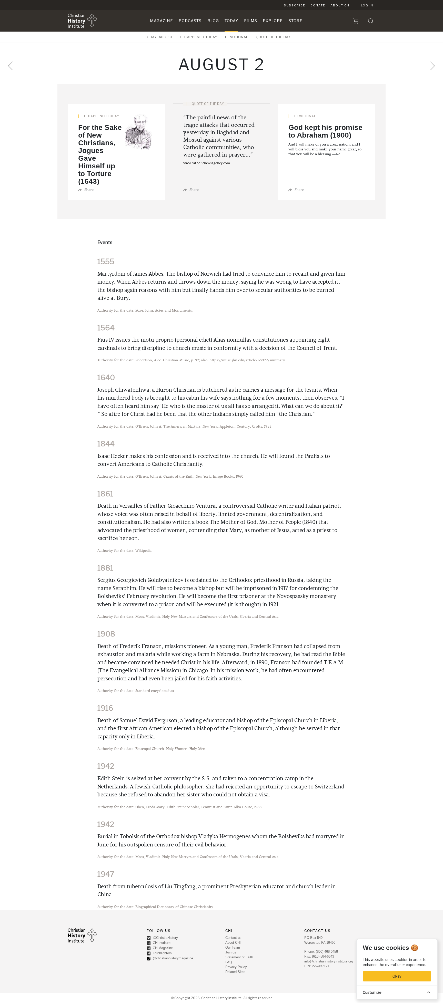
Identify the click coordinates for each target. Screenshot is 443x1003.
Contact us (233, 938)
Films (250, 20)
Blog (213, 20)
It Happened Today (198, 37)
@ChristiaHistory (165, 938)
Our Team (232, 947)
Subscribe (294, 5)
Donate (317, 5)
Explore (273, 20)
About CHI (340, 5)
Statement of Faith (239, 957)
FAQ (228, 962)
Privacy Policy (236, 967)
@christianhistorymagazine (172, 958)
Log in (367, 5)
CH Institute (161, 943)
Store (296, 20)
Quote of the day (273, 37)
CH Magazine (162, 948)
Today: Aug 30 (158, 37)
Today (231, 20)
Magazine (161, 20)
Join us (230, 952)
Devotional (236, 37)
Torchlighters (162, 953)
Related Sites (235, 972)
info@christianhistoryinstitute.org (328, 961)
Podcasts (190, 20)
